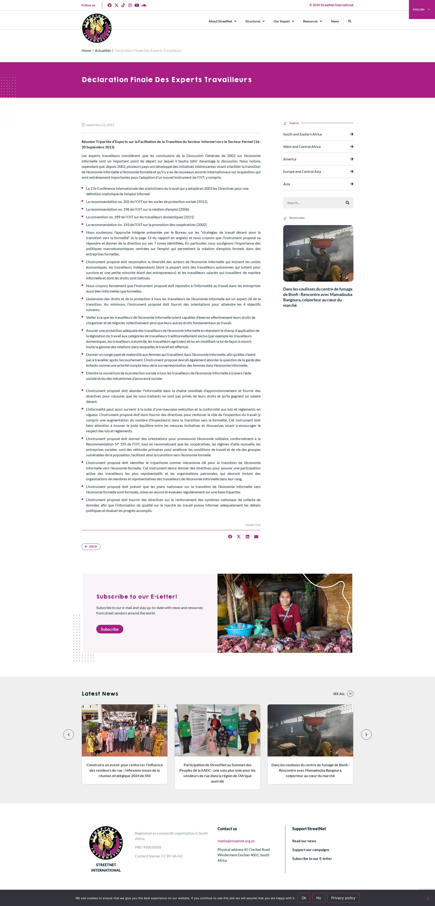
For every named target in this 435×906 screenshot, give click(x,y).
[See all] (350, 694)
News (335, 21)
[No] (428, 898)
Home (86, 50)
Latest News (100, 694)
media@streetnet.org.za (236, 841)
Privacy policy (343, 898)
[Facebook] (110, 5)
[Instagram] (130, 5)
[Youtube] (137, 5)
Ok (304, 898)
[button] (349, 21)
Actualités (103, 50)
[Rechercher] (347, 202)
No (318, 898)
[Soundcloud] (144, 5)
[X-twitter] (116, 5)
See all (339, 694)
